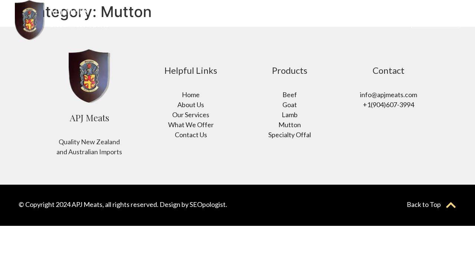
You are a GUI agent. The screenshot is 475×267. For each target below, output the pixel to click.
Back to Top (424, 204)
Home (219, 20)
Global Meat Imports (79, 24)
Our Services (352, 20)
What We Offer (299, 20)
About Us (251, 20)
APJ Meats (68, 11)
